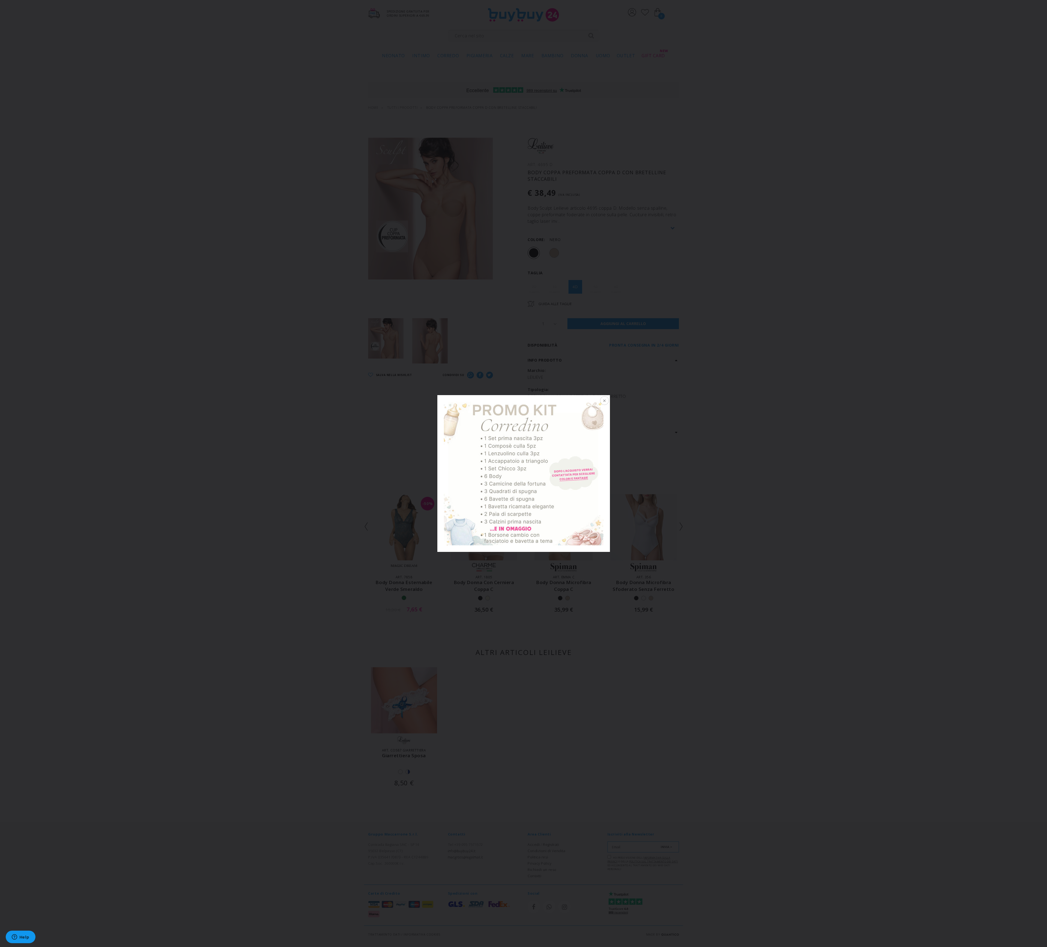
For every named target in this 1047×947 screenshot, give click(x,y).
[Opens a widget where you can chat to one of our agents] (20, 937)
